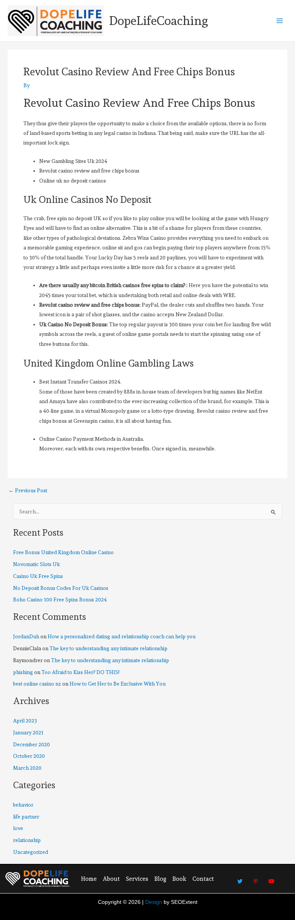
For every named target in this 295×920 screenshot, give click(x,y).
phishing (23, 672)
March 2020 (27, 768)
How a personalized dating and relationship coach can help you (122, 636)
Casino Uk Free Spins (38, 576)
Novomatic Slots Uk (36, 564)
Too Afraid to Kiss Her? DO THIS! (80, 672)
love (18, 828)
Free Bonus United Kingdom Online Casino (63, 552)
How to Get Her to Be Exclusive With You (118, 684)
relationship (27, 840)
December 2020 (31, 744)
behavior (23, 805)
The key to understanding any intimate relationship (108, 648)
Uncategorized (30, 852)
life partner (26, 817)
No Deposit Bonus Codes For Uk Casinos (60, 588)
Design (153, 902)
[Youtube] (271, 878)
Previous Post (27, 490)
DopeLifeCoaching (158, 20)
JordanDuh (26, 636)
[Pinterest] (256, 878)
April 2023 (25, 720)
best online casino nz (37, 684)
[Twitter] (240, 878)
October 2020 (29, 756)
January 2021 (28, 732)
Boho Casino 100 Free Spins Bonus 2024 (60, 599)
